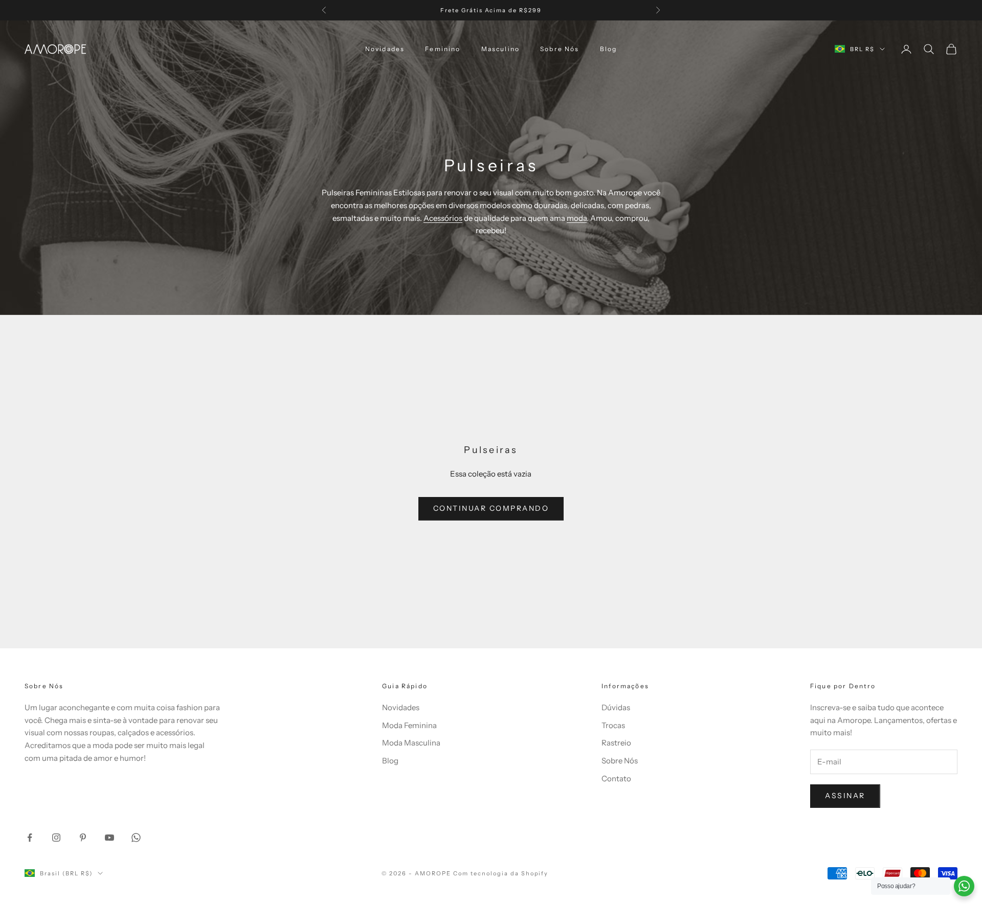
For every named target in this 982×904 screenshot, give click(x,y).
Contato (616, 778)
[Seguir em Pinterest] (83, 837)
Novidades (385, 49)
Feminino (442, 49)
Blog (608, 49)
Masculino (500, 49)
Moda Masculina (411, 743)
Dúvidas (615, 707)
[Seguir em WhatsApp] (136, 837)
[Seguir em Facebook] (30, 837)
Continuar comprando (491, 508)
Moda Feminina (409, 725)
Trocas (613, 725)
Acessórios (442, 218)
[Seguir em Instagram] (56, 837)
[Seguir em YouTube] (109, 837)
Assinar (845, 795)
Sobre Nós (559, 49)
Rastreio (616, 743)
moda (577, 218)
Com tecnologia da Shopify (501, 873)
